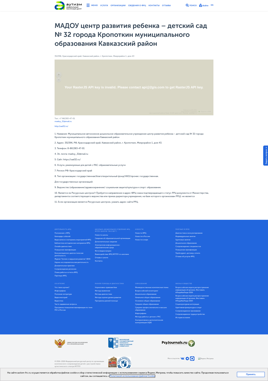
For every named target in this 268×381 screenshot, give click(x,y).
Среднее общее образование (147, 304)
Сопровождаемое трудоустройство (190, 314)
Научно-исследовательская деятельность (71, 262)
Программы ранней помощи (106, 301)
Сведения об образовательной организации (112, 238)
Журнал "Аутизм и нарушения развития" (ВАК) (72, 259)
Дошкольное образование (186, 243)
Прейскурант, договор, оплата (187, 253)
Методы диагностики (103, 294)
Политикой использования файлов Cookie (132, 376)
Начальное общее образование (147, 297)
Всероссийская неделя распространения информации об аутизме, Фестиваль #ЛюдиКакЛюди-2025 (192, 298)
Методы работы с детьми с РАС (148, 317)
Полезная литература (63, 294)
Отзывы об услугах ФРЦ (184, 256)
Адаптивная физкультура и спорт (188, 307)
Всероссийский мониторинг (146, 291)
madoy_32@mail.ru (63, 121)
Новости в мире (141, 240)
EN (212, 5)
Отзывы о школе (101, 258)
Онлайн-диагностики (63, 246)
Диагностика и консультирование (189, 233)
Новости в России (142, 236)
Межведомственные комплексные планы (151, 287)
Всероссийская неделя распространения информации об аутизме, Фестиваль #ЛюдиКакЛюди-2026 (192, 289)
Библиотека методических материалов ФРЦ (72, 243)
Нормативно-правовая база (106, 287)
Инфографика (60, 291)
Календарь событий (62, 236)
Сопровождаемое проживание (188, 311)
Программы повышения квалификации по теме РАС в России (73, 309)
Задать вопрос (266, 156)
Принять (251, 374)
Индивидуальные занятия (185, 236)
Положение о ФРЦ (62, 233)
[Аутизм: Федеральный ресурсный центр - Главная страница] (68, 5)
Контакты (154, 5)
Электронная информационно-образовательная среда (107, 246)
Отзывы (166, 5)
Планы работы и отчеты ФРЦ (66, 272)
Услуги (104, 5)
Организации (118, 5)
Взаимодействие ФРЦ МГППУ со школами (112, 254)
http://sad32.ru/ (61, 126)
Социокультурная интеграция (187, 304)
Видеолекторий (61, 297)
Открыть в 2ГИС (206, 111)
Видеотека (59, 301)
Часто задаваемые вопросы (66, 304)
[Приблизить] (59, 74)
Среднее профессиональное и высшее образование (151, 309)
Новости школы (101, 235)
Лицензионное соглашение (189, 111)
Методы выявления (102, 291)
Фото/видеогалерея (103, 251)
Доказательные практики (65, 266)
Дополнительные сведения (106, 242)
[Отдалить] (59, 79)
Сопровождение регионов (65, 269)
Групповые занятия (182, 240)
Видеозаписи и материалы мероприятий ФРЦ (73, 240)
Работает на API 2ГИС (190, 110)
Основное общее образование (147, 301)
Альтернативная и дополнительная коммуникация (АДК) (149, 321)
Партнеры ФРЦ (61, 276)
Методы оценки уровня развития (108, 297)
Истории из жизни (182, 318)
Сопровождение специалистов (188, 246)
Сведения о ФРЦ (137, 5)
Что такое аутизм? (62, 287)
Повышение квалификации (65, 250)
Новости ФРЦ (140, 233)
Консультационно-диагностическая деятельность (69, 254)
